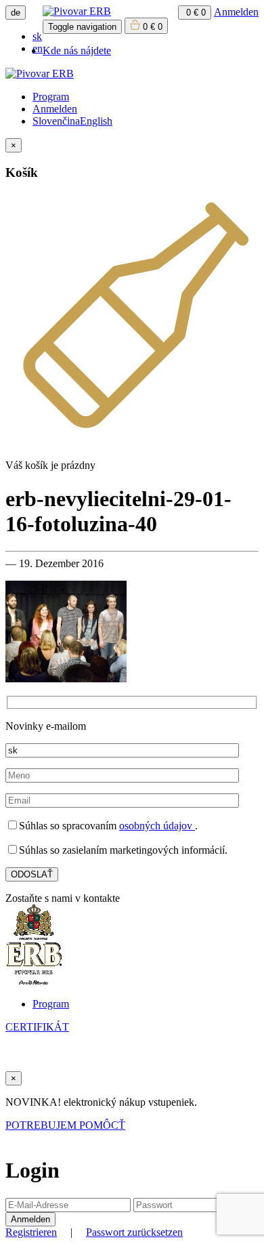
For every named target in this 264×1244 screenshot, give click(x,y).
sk (37, 36)
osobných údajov (157, 825)
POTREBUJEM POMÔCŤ (65, 1125)
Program (50, 96)
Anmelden (236, 12)
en (37, 48)
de (15, 12)
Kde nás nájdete (77, 50)
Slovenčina (56, 121)
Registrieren (31, 1232)
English (96, 121)
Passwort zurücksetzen (134, 1232)
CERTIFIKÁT (37, 1027)
